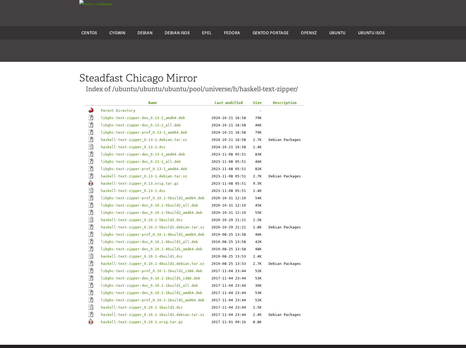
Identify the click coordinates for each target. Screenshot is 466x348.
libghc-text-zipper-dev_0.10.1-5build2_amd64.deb (151, 213)
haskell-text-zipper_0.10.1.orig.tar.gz (142, 322)
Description (285, 103)
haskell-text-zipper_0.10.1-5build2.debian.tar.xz (152, 227)
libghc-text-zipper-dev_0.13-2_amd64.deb (143, 118)
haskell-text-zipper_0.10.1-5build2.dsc (142, 220)
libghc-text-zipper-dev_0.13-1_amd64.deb (143, 154)
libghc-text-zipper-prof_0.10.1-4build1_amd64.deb (152, 234)
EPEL (207, 32)
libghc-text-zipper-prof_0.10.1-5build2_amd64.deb (152, 198)
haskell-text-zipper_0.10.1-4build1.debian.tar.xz (152, 264)
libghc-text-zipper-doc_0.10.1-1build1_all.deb (149, 285)
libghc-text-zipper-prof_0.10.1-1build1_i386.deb (151, 271)
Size (257, 103)
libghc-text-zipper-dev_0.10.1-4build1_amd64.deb (151, 249)
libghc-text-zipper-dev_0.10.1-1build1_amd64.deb (151, 293)
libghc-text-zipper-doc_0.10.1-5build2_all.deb (149, 205)
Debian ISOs (177, 32)
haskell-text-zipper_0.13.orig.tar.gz (140, 183)
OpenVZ (309, 32)
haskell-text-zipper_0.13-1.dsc (133, 191)
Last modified (229, 103)
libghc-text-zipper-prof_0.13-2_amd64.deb (144, 132)
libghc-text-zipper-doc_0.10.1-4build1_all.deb (149, 242)
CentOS (89, 32)
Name (152, 103)
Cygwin (117, 32)
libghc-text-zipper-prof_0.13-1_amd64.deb (144, 169)
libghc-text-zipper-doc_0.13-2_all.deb (141, 125)
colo (102, 4)
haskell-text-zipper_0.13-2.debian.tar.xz (144, 140)
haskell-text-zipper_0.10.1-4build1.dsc (142, 256)
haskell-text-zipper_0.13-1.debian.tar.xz (144, 176)
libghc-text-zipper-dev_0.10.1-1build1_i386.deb (150, 278)
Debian (145, 32)
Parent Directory (118, 111)
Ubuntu (337, 32)
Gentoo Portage (271, 32)
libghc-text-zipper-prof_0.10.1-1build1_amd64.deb (152, 300)
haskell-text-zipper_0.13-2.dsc (133, 147)
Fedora (232, 32)
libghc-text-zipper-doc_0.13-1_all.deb (141, 162)
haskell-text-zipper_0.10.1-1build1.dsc (142, 307)
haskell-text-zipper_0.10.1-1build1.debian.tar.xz (152, 315)
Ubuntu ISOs (371, 32)
